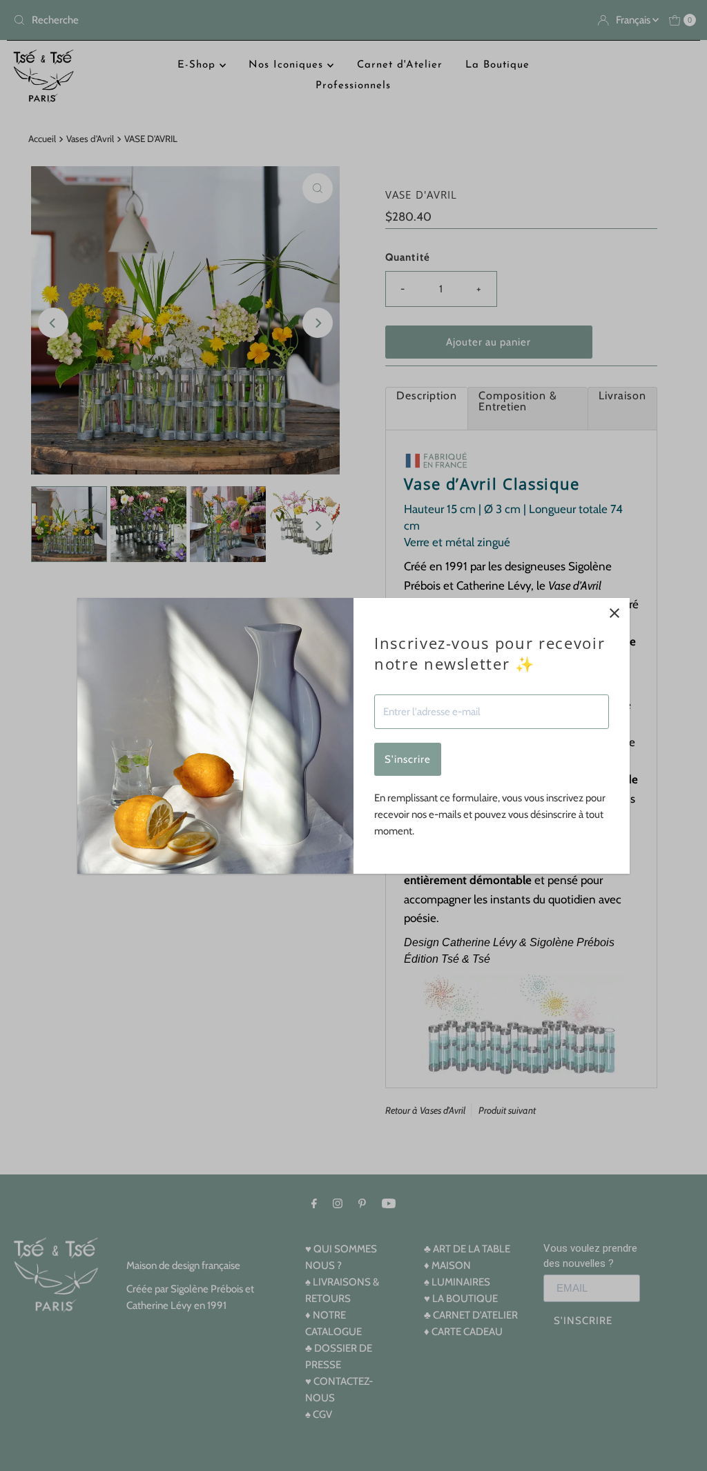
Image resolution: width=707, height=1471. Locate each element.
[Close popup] (614, 613)
